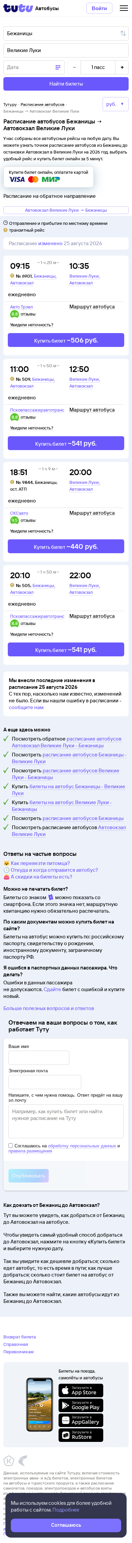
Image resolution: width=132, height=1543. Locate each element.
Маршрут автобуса (92, 306)
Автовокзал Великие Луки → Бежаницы (66, 210)
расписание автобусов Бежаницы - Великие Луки (69, 758)
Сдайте (52, 989)
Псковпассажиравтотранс (37, 410)
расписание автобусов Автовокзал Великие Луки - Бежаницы (67, 742)
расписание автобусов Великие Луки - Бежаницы (65, 773)
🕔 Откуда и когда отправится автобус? (50, 870)
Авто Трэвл (21, 306)
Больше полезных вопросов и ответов (48, 1008)
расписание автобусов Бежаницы (83, 818)
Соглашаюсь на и (64, 1148)
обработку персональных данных (82, 1145)
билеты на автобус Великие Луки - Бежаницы (62, 805)
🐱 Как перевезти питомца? (36, 863)
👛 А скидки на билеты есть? (37, 876)
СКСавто (19, 513)
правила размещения (30, 1150)
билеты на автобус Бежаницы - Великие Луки (68, 789)
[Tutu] (18, 8)
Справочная (15, 1344)
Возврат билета (19, 1336)
